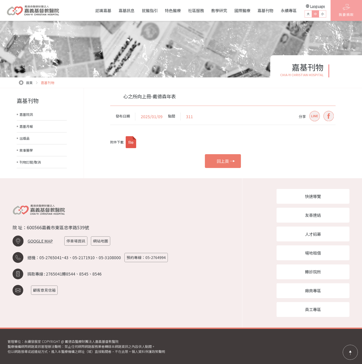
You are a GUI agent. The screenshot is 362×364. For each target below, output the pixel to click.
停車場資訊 (75, 241)
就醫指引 (150, 10)
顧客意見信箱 (44, 290)
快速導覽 (313, 196)
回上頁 (223, 161)
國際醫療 (242, 10)
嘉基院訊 (26, 114)
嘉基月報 (26, 126)
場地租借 (313, 253)
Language (317, 6)
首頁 (29, 82)
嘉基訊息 (126, 10)
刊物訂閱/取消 (30, 162)
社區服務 (196, 10)
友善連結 (313, 215)
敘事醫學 (26, 150)
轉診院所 (313, 272)
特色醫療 (173, 10)
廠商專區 (313, 291)
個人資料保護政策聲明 (148, 351)
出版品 (24, 138)
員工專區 (313, 309)
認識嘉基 (103, 10)
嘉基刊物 (265, 10)
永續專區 (289, 10)
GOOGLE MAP (40, 241)
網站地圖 (100, 241)
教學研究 (219, 10)
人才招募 (313, 234)
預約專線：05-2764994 (146, 257)
